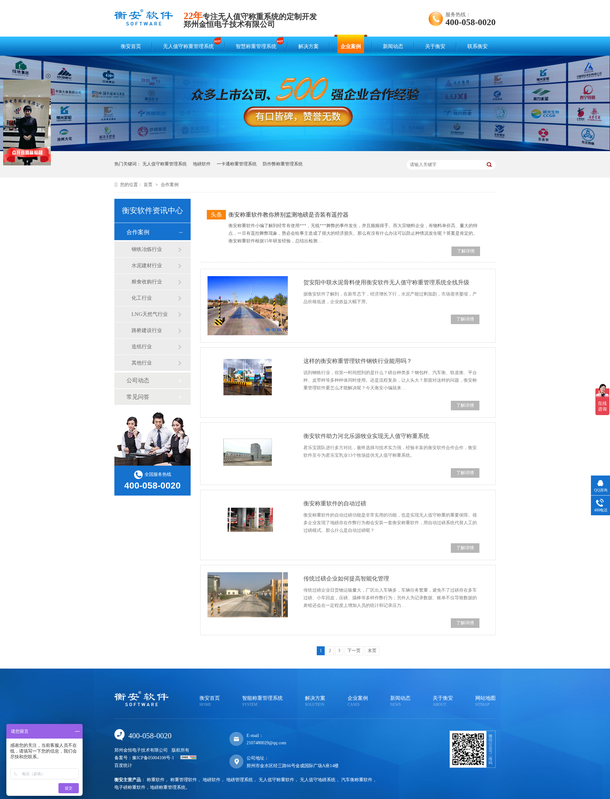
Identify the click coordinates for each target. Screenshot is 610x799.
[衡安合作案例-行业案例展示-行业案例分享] (143, 23)
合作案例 (170, 184)
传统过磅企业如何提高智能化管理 (346, 578)
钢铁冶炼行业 (147, 249)
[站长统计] (188, 757)
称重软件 (156, 779)
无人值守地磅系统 (318, 779)
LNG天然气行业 (150, 314)
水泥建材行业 (147, 265)
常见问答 (137, 397)
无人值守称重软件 (276, 779)
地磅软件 (202, 164)
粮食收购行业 (147, 281)
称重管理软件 (183, 779)
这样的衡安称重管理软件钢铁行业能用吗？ (357, 361)
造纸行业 (142, 346)
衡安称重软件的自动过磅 (334, 503)
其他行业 (142, 362)
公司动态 (137, 380)
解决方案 (308, 46)
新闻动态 (393, 46)
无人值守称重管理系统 (188, 46)
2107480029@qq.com (266, 742)
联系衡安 (477, 46)
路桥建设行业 (147, 330)
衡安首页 (131, 46)
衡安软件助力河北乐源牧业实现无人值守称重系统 (366, 436)
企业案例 (351, 46)
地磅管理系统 (239, 779)
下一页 (354, 650)
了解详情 (466, 251)
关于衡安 (435, 46)
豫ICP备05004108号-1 (153, 757)
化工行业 (142, 298)
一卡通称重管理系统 (237, 164)
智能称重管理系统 (262, 701)
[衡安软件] (141, 704)
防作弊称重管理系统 (283, 164)
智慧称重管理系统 (256, 46)
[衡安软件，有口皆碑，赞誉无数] (305, 149)
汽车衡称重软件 (356, 779)
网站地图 (485, 701)
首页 (149, 184)
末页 (372, 650)
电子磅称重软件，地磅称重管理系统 (150, 787)
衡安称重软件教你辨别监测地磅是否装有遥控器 (288, 215)
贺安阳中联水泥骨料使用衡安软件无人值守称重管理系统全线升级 (386, 282)
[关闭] (48, 76)
